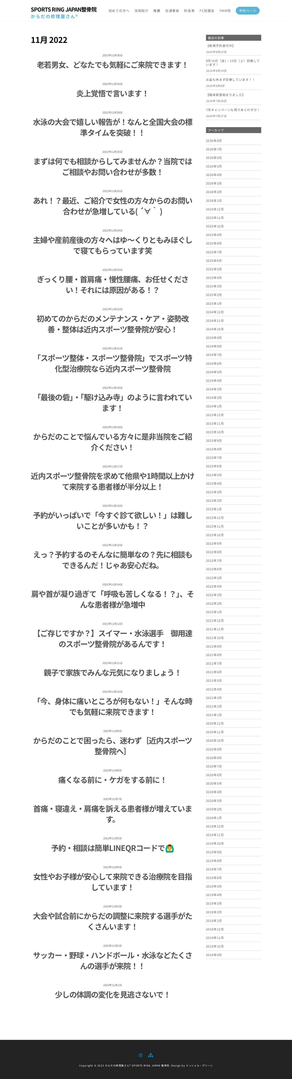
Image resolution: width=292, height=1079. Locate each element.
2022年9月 (214, 543)
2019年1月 (214, 920)
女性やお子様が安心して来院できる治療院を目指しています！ (112, 881)
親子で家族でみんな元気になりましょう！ (112, 672)
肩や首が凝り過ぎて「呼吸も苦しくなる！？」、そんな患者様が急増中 (112, 599)
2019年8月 (214, 860)
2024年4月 (214, 380)
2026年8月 (214, 140)
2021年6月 (214, 672)
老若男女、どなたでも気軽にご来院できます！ (113, 64)
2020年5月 (214, 783)
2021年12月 (215, 620)
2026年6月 (214, 157)
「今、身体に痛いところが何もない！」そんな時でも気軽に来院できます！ (112, 706)
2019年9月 (214, 852)
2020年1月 (214, 817)
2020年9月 (214, 749)
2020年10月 (215, 740)
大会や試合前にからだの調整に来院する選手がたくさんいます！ (112, 921)
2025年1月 (214, 303)
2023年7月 (214, 457)
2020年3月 (214, 800)
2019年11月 (215, 834)
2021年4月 (214, 689)
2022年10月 (215, 535)
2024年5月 (214, 372)
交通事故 (172, 10)
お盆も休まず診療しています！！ (230, 80)
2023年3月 (214, 492)
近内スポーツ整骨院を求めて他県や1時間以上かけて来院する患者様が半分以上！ (112, 481)
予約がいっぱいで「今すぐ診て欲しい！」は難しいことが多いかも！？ (112, 520)
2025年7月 (214, 252)
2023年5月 (214, 475)
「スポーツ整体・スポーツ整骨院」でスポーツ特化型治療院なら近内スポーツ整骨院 (112, 363)
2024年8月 (214, 346)
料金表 (189, 10)
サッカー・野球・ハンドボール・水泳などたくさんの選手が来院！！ (112, 960)
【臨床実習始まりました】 (226, 95)
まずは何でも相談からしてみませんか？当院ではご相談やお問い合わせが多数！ (112, 166)
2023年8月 (214, 449)
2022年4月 (214, 586)
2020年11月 (215, 732)
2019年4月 (214, 894)
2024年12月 (215, 312)
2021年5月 (214, 680)
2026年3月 (214, 183)
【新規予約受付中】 (221, 46)
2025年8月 (214, 243)
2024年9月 (214, 337)
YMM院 (225, 10)
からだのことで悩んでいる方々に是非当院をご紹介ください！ (112, 441)
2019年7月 (214, 869)
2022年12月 (215, 517)
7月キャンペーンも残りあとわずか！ (233, 110)
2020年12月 (215, 723)
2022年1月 (214, 612)
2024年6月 (214, 363)
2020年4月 (214, 792)
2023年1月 (214, 509)
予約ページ (247, 10)
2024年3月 (214, 389)
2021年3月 (214, 697)
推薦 (156, 10)
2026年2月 (214, 192)
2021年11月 (215, 629)
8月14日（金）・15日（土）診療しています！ (233, 63)
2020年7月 (214, 766)
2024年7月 (214, 354)
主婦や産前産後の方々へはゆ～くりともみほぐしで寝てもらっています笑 (112, 245)
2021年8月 (214, 655)
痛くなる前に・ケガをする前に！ (112, 779)
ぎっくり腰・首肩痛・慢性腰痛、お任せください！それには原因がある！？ (113, 284)
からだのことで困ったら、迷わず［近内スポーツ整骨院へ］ (112, 745)
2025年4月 (214, 277)
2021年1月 (214, 715)
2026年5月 (214, 166)
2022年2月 (214, 603)
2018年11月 (215, 937)
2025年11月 (215, 217)
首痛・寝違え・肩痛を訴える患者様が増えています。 (112, 814)
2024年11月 (215, 320)
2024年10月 (215, 329)
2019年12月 (215, 826)
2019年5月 (214, 886)
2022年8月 (214, 552)
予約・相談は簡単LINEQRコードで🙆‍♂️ (112, 847)
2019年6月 (214, 877)
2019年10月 (215, 843)
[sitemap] (150, 1054)
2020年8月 (214, 757)
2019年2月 (214, 912)
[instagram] (141, 1054)
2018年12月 (215, 929)
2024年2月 (214, 397)
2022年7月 (214, 560)
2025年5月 (214, 269)
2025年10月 (215, 226)
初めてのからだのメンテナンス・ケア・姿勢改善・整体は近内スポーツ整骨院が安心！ (113, 324)
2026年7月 (214, 149)
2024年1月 (214, 406)
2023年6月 (214, 466)
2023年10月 (215, 432)
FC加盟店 (207, 10)
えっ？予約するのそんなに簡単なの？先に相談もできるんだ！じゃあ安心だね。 (112, 559)
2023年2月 (214, 500)
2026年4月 (214, 174)
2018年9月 (214, 954)
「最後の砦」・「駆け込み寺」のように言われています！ (112, 402)
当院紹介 (141, 10)
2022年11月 (215, 526)
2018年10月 (215, 946)
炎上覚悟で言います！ (112, 93)
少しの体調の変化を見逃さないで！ (112, 994)
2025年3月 (214, 286)
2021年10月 (215, 637)
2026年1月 (214, 200)
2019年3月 (214, 903)
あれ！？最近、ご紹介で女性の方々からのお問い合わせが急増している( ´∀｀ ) (112, 206)
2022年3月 (214, 595)
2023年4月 (214, 483)
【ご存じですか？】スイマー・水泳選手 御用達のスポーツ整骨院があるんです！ (112, 638)
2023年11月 (215, 423)
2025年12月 (215, 209)
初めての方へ (119, 10)
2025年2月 (214, 294)
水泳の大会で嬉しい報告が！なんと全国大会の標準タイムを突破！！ (112, 127)
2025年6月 (214, 260)
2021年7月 (214, 663)
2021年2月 (214, 706)
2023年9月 (214, 440)
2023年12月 (215, 415)
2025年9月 (214, 234)
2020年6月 (214, 775)
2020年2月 (214, 809)
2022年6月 (214, 569)
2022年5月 (214, 577)
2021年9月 (214, 646)
